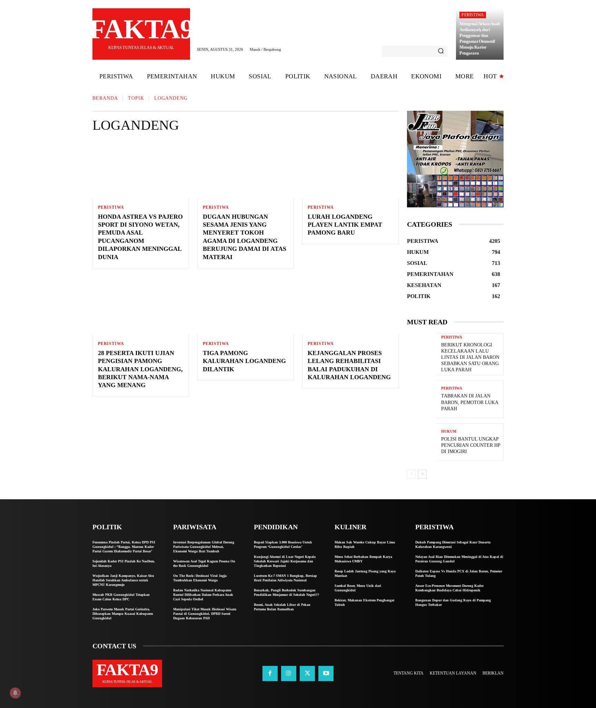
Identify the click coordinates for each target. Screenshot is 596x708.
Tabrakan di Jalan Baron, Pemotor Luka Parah (469, 402)
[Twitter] (307, 673)
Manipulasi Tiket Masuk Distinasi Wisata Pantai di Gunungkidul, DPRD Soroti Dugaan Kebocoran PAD (204, 613)
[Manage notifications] (15, 692)
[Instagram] (288, 673)
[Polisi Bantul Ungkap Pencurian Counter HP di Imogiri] (421, 442)
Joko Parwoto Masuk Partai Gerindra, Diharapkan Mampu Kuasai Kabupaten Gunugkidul (122, 613)
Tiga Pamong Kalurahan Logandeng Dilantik (244, 361)
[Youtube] (326, 673)
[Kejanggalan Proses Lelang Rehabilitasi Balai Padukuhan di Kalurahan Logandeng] (350, 306)
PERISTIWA (472, 14)
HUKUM (448, 431)
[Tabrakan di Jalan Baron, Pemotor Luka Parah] (421, 399)
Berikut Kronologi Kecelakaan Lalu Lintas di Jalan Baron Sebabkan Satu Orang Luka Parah (470, 357)
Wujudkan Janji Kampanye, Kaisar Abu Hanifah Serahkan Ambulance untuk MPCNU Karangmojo (123, 580)
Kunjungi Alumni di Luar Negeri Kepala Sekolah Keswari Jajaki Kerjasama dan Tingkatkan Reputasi (285, 561)
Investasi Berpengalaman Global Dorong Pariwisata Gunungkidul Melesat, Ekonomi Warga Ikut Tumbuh (203, 546)
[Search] (440, 51)
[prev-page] (411, 474)
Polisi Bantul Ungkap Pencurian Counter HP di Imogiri (470, 445)
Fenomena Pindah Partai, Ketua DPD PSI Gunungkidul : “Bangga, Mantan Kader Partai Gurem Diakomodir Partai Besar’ (123, 546)
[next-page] (422, 474)
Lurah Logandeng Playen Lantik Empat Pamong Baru (345, 224)
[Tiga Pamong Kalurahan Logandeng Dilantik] (245, 306)
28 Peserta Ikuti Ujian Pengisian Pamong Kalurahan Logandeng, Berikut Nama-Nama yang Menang (140, 369)
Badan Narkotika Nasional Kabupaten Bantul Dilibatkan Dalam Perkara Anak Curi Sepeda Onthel (203, 594)
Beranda (105, 98)
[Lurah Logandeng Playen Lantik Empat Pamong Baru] (350, 169)
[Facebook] (270, 673)
